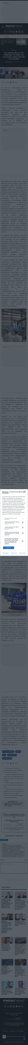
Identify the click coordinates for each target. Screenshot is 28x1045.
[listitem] (14, 519)
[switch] (22, 522)
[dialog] (14, 522)
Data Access (14, 553)
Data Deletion (5, 553)
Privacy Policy (22, 553)
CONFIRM (8, 547)
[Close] (25, 492)
